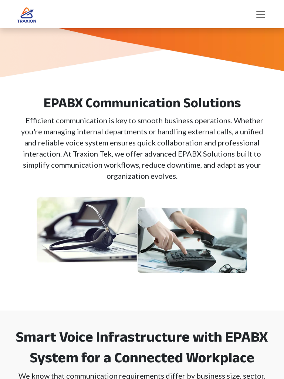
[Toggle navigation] (261, 14)
